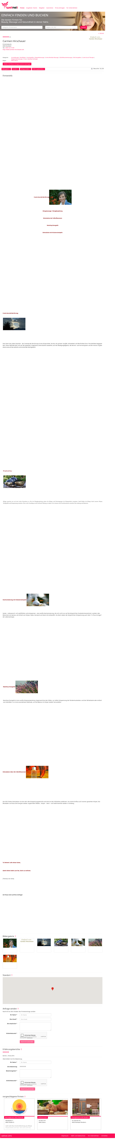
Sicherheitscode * (11, 1033)
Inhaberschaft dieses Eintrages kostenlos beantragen (17, 64)
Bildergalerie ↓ (6, 69)
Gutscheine (49, 8)
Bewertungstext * (11, 1071)
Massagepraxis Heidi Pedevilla (14, 1117)
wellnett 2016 (6, 1136)
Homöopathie (30, 57)
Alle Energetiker (77, 57)
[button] (52, 989)
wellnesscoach (42, 1117)
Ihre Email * (13, 1019)
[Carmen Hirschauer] (10, 945)
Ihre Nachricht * (12, 1023)
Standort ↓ (15, 69)
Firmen (22, 8)
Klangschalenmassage (16, 59)
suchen (83, 27)
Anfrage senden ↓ (25, 69)
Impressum (64, 1136)
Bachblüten (23, 57)
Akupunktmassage (39, 57)
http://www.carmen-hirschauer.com (13, 49)
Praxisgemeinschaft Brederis (80, 1117)
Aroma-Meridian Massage (51, 57)
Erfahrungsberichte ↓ (38, 69)
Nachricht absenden (27, 1042)
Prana (25, 59)
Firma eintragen (60, 8)
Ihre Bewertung (12, 1066)
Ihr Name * (13, 1015)
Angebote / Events (31, 8)
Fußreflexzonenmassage (66, 57)
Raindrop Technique (33, 59)
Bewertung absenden (27, 1089)
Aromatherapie (15, 57)
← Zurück (101, 33)
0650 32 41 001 (9, 48)
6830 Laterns (14, 60)
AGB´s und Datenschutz (78, 1136)
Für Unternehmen (71, 8)
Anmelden (104, 1136)
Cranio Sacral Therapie (88, 57)
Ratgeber (42, 8)
